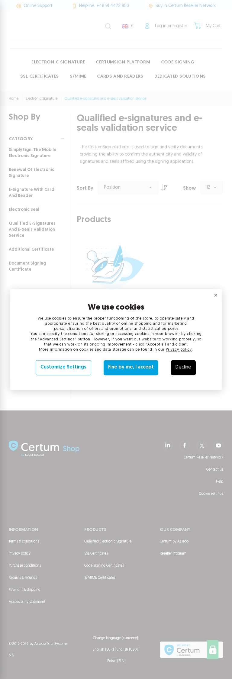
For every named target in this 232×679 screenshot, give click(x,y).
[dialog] (116, 339)
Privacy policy (179, 350)
